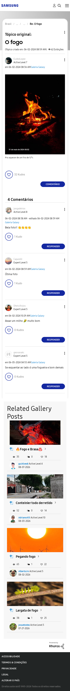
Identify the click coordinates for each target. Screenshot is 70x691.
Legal (5, 674)
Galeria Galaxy (38, 67)
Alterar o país (11, 680)
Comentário (53, 184)
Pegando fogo (25, 557)
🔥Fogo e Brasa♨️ (29, 449)
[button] (59, 59)
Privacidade (9, 668)
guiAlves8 (23, 463)
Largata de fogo (27, 610)
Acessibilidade (11, 656)
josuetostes (24, 625)
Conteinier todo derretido (34, 503)
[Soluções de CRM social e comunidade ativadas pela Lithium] (56, 645)
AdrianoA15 (24, 517)
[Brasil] (9, 5)
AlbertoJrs (23, 571)
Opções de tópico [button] (59, 32)
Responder (53, 246)
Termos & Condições (14, 662)
